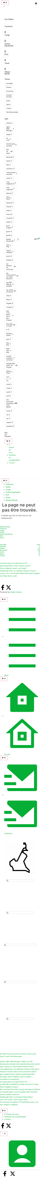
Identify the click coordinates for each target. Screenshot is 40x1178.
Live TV (36, 239)
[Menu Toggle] (5, 3)
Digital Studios (16, 592)
